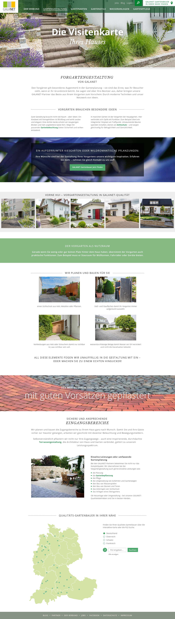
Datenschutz (110, 615)
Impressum (126, 615)
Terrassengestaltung (50, 442)
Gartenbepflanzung (104, 475)
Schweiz (109, 540)
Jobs (117, 3)
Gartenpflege (141, 9)
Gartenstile (98, 9)
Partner (56, 615)
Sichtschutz (122, 125)
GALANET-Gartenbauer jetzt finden (87, 167)
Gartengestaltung (55, 9)
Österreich (110, 536)
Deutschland (111, 533)
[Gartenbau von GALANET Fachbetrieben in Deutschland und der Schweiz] (9, 6)
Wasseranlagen (119, 9)
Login (129, 3)
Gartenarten (79, 9)
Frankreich (110, 543)
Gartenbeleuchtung (49, 127)
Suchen (133, 550)
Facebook (94, 615)
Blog (123, 3)
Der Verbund (31, 9)
